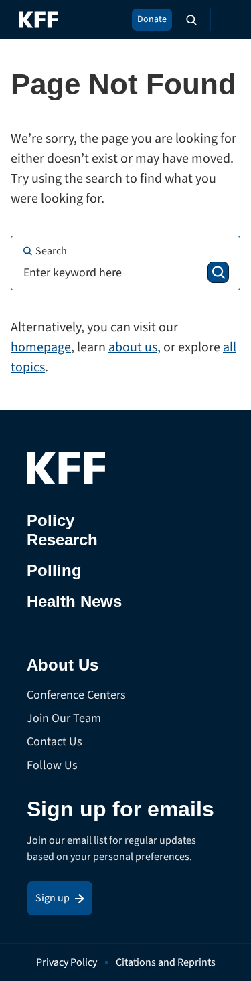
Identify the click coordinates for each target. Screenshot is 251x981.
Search (51, 251)
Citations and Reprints (166, 962)
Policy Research (62, 530)
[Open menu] (224, 20)
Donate (152, 19)
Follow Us (52, 765)
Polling (54, 570)
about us (132, 347)
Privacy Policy (66, 962)
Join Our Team (64, 718)
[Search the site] (191, 20)
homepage (41, 347)
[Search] (218, 272)
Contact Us (54, 741)
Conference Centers (76, 695)
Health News (74, 601)
